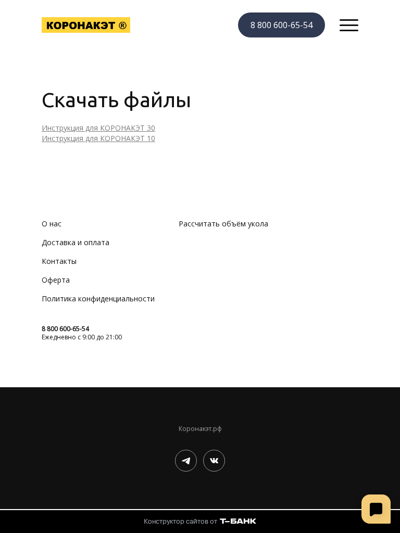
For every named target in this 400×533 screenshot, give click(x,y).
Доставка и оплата (75, 242)
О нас (51, 224)
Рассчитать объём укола (223, 224)
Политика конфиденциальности (98, 298)
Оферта (56, 280)
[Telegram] (186, 461)
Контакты (59, 261)
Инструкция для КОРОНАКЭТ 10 (98, 138)
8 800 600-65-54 (281, 25)
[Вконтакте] (214, 461)
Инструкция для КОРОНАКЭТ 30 (98, 128)
